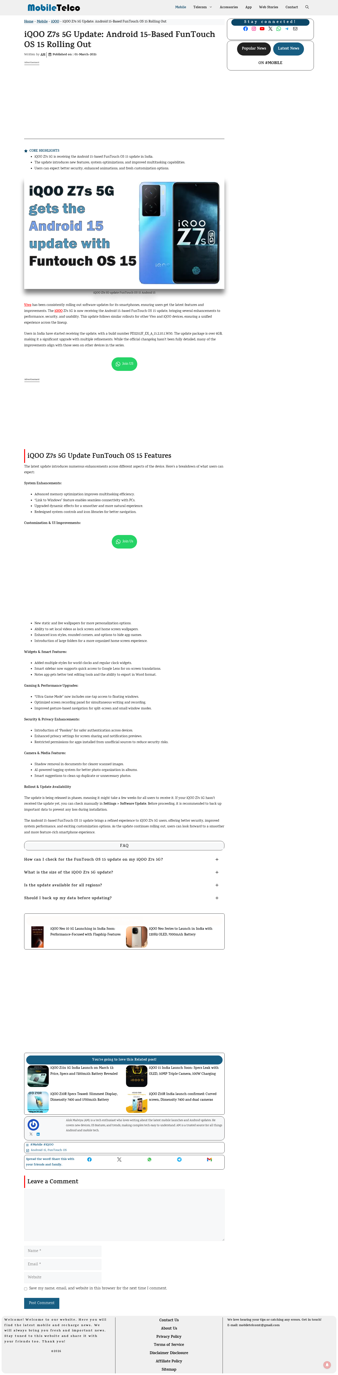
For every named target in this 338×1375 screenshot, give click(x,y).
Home (28, 22)
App (248, 8)
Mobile (180, 8)
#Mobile (273, 63)
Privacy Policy (168, 1337)
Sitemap (169, 1370)
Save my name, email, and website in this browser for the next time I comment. (98, 1288)
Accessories (229, 8)
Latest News (288, 49)
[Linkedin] (39, 1134)
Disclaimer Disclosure (169, 1353)
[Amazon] (70, 1370)
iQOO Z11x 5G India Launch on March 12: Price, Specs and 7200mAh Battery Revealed (83, 1071)
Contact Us (169, 1320)
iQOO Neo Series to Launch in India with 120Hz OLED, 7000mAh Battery (180, 932)
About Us (169, 1329)
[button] (307, 8)
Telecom (200, 8)
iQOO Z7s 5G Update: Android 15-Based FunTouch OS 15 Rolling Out (119, 41)
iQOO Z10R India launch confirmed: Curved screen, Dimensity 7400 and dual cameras (182, 1097)
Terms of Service (169, 1345)
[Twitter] (32, 1134)
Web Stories (268, 8)
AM (42, 54)
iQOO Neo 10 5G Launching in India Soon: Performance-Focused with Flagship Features (85, 932)
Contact (292, 8)
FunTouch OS (57, 1150)
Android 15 (38, 1150)
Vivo (27, 305)
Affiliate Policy (169, 1361)
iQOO (55, 22)
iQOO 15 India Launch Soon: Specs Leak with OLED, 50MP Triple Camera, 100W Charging (184, 1071)
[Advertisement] (124, 97)
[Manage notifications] (327, 1365)
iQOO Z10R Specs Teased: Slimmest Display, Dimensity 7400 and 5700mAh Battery (83, 1097)
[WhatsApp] (16, 1369)
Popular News (254, 49)
